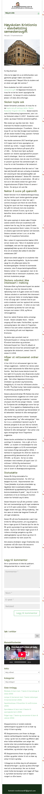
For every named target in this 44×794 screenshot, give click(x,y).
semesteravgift (10, 90)
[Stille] (33, 662)
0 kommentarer (17, 36)
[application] (22, 654)
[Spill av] (7, 662)
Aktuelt (7, 36)
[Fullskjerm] (37, 662)
